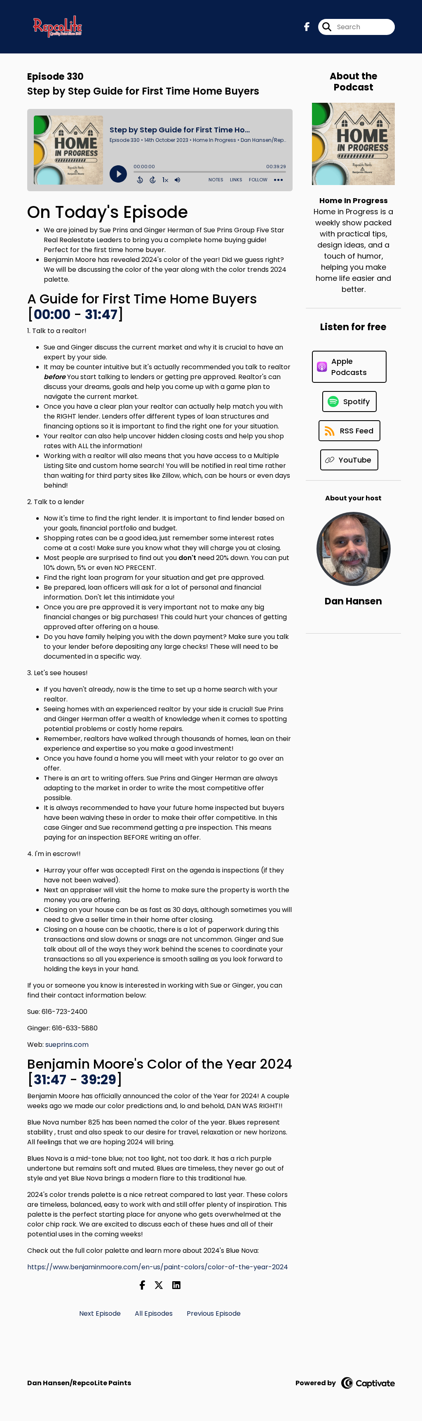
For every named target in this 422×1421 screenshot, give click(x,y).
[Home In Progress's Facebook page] (307, 27)
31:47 (101, 314)
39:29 (98, 1079)
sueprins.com (67, 1044)
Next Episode (100, 1313)
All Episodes (154, 1313)
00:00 (52, 314)
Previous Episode (214, 1313)
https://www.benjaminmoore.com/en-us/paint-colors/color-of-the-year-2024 (157, 1267)
